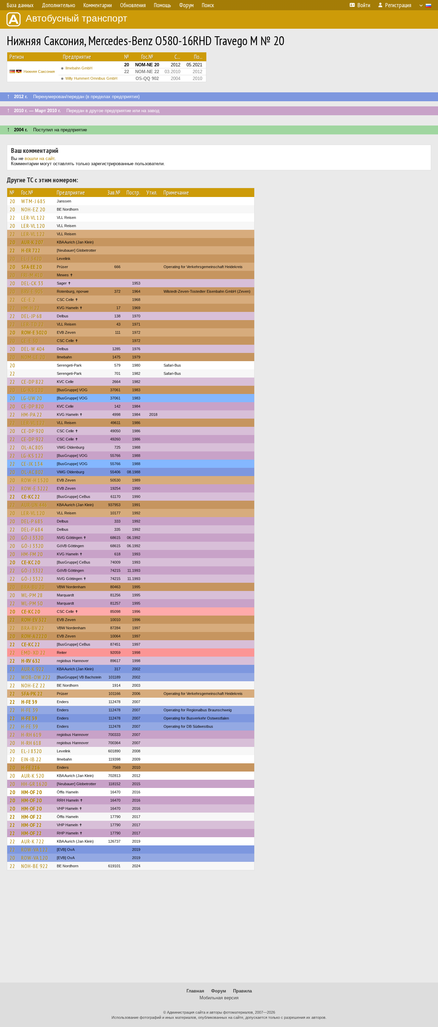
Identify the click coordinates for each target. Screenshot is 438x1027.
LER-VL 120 (33, 225)
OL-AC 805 (32, 447)
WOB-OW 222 (36, 677)
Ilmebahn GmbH (78, 68)
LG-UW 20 (31, 398)
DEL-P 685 (32, 521)
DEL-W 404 (32, 348)
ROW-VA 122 (34, 849)
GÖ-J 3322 (32, 570)
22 (12, 217)
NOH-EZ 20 (33, 209)
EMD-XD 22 (33, 652)
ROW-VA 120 (34, 857)
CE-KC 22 (30, 496)
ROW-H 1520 (35, 480)
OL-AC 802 (32, 472)
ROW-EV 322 (34, 619)
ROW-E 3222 (34, 488)
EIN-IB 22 (31, 759)
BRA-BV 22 (32, 627)
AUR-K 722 (32, 841)
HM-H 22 (30, 307)
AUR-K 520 (32, 775)
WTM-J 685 (33, 201)
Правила (242, 990)
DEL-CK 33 (32, 283)
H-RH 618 (31, 742)
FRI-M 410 (32, 275)
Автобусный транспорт (76, 18)
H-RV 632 (30, 660)
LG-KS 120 (32, 389)
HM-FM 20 (32, 554)
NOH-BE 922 (34, 866)
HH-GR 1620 (34, 783)
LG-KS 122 (32, 455)
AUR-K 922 (32, 669)
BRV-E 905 (32, 291)
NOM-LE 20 (33, 357)
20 (12, 201)
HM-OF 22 (31, 816)
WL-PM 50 (32, 603)
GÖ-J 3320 (32, 537)
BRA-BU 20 (32, 586)
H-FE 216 (30, 767)
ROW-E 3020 (34, 332)
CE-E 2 (28, 299)
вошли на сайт (39, 158)
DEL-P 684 (32, 529)
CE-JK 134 (32, 463)
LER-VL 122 (33, 217)
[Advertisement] (219, 929)
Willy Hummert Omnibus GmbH (91, 78)
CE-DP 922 (32, 439)
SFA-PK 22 (32, 693)
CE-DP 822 (32, 381)
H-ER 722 (30, 250)
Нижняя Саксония (39, 71)
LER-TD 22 (32, 324)
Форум (218, 990)
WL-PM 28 (32, 595)
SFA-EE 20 (31, 266)
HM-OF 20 (31, 792)
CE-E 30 (29, 340)
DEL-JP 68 (31, 316)
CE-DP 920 (32, 430)
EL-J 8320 (31, 751)
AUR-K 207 (32, 242)
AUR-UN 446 (34, 504)
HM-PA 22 (31, 414)
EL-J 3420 (31, 258)
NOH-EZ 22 (33, 685)
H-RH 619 (31, 734)
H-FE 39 (29, 701)
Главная (195, 990)
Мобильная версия (219, 997)
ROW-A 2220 (34, 636)
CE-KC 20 (30, 562)
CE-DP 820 (32, 406)
